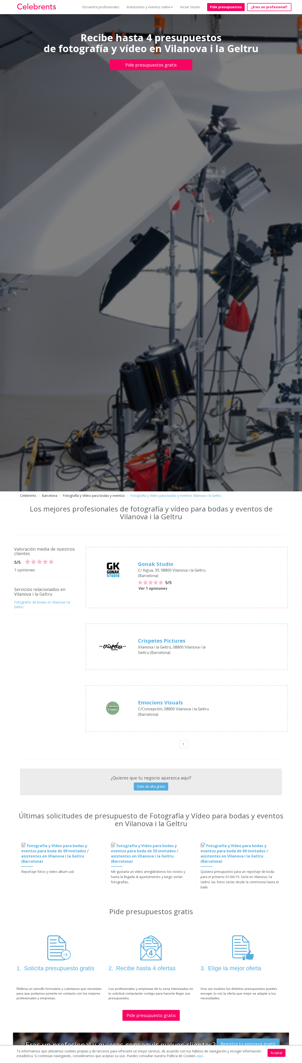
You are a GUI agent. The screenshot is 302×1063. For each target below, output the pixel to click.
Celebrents (28, 495)
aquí (200, 1056)
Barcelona (49, 495)
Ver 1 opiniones (152, 588)
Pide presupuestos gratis (151, 65)
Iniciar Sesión (190, 7)
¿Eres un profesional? (269, 7)
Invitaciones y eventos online (148, 7)
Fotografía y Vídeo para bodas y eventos (94, 495)
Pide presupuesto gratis (151, 1015)
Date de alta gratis (151, 786)
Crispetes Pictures (161, 640)
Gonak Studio (155, 563)
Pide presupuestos (226, 7)
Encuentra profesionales (100, 7)
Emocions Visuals (160, 702)
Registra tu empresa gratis (248, 1044)
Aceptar (276, 1052)
